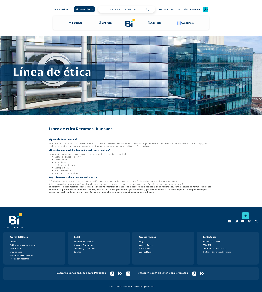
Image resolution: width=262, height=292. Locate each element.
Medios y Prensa (146, 245)
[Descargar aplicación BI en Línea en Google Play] (122, 273)
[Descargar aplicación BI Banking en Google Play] (204, 273)
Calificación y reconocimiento (22, 245)
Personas (77, 22)
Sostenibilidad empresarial (21, 255)
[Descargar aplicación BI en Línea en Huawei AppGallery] (130, 273)
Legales (77, 252)
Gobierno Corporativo (83, 245)
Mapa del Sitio (145, 252)
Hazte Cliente (86, 9)
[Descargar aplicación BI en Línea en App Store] (114, 273)
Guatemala (187, 22)
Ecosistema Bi (145, 248)
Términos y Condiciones (84, 248)
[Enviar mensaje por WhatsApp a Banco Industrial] (248, 221)
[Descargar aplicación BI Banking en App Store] (196, 273)
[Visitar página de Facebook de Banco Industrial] (227, 221)
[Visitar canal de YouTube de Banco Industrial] (241, 221)
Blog (141, 241)
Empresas (107, 22)
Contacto (156, 22)
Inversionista (15, 248)
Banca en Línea (61, 9)
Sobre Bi (13, 241)
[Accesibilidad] (205, 9)
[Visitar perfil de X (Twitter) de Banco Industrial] (254, 221)
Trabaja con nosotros (19, 258)
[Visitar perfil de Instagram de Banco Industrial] (234, 221)
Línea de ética (16, 252)
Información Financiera (84, 241)
